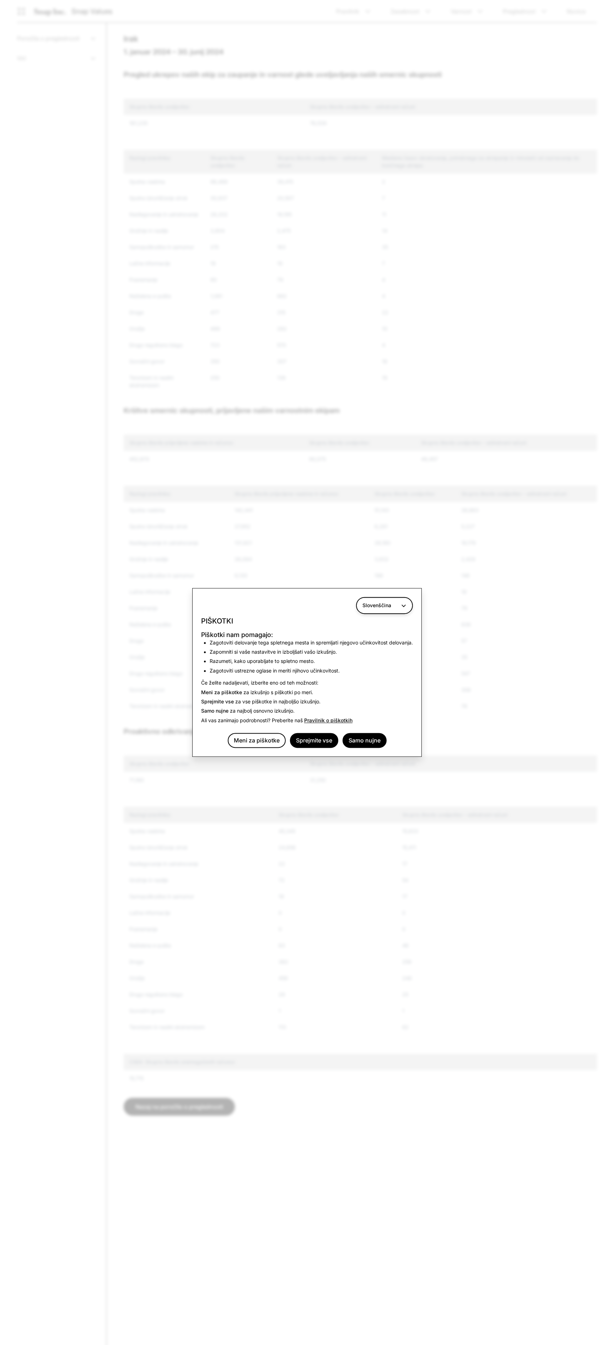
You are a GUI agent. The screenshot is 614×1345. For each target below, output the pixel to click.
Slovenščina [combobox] (376, 605)
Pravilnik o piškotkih (328, 720)
